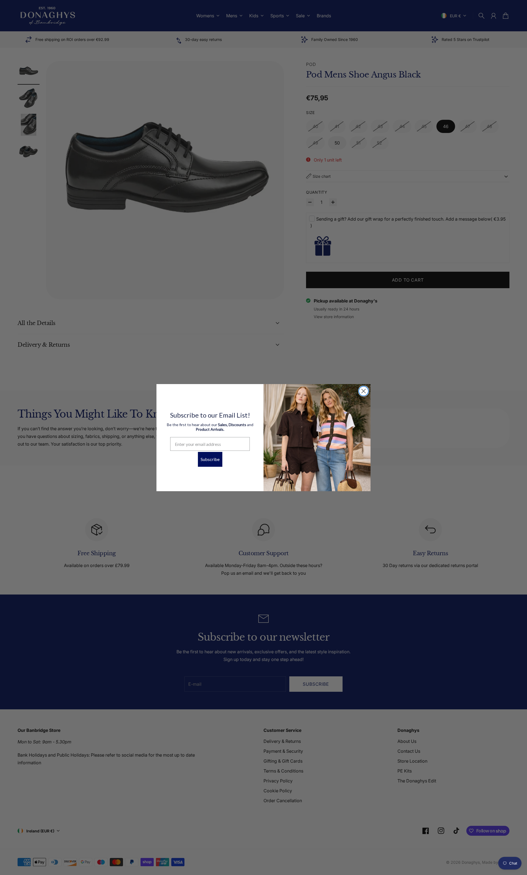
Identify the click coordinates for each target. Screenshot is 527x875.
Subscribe (210, 459)
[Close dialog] (363, 391)
